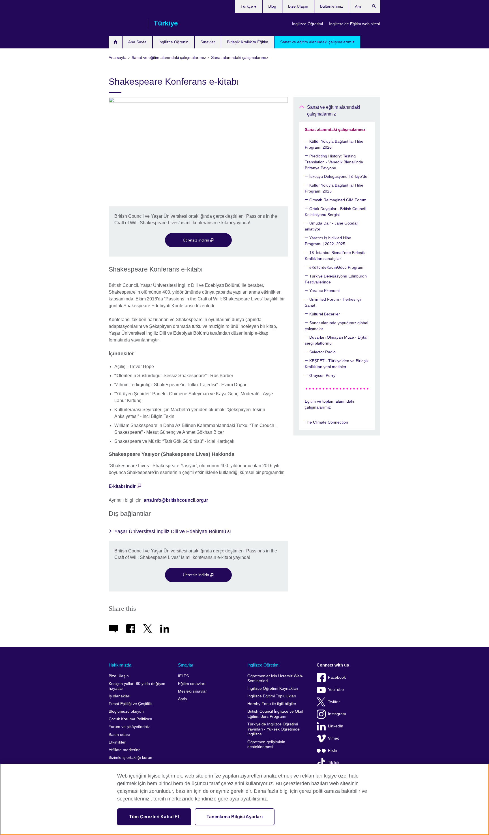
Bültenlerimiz (331, 6)
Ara (376, 7)
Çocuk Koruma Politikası (130, 719)
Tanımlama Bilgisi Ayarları (235, 816)
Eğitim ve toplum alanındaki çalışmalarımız (329, 404)
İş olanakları (119, 696)
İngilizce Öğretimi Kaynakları (272, 688)
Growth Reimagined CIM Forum (337, 200)
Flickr (333, 750)
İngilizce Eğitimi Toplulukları (271, 696)
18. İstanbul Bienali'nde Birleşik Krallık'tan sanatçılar (335, 255)
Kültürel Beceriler (324, 314)
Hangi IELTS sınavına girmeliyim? (115, 42)
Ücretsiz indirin (196, 240)
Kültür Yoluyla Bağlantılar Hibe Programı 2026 (334, 144)
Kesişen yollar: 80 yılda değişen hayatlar (137, 686)
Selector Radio (322, 352)
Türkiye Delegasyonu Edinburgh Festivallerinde (336, 279)
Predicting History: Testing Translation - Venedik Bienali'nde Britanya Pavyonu (334, 162)
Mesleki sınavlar (192, 691)
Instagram (337, 714)
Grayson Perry (322, 375)
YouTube (336, 689)
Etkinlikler (117, 742)
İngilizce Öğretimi (307, 24)
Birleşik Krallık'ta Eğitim (247, 42)
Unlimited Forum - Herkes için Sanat (334, 302)
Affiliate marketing (125, 750)
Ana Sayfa (137, 42)
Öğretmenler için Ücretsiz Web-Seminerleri (275, 678)
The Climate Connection (326, 422)
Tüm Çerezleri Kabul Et (154, 816)
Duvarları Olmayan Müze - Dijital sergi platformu (336, 340)
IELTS (183, 676)
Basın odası (119, 735)
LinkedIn (335, 726)
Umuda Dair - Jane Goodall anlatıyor (331, 226)
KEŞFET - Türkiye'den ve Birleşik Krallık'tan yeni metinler (336, 363)
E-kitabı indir (122, 486)
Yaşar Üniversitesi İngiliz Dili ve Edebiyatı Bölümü (171, 531)
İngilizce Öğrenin (173, 42)
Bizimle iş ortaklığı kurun (130, 757)
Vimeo (333, 738)
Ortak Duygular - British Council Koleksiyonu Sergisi (335, 211)
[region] (244, 799)
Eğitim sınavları (191, 684)
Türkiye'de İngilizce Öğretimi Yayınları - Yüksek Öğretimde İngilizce (273, 729)
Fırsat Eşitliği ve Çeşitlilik (131, 704)
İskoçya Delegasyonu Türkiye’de (338, 176)
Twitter (334, 702)
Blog (272, 6)
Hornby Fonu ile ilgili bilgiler (271, 704)
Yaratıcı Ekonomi (324, 290)
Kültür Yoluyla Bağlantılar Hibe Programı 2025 (334, 188)
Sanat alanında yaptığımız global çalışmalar (336, 326)
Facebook (337, 677)
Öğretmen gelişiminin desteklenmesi (266, 744)
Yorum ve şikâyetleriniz (129, 727)
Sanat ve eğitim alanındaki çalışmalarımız (317, 42)
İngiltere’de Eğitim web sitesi (354, 24)
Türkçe (247, 6)
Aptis (182, 699)
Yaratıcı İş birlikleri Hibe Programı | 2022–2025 (328, 241)
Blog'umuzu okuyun (126, 711)
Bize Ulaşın (298, 6)
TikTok (333, 763)
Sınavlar (207, 42)
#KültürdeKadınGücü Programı (336, 267)
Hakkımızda (120, 665)
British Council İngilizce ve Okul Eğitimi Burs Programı (275, 714)
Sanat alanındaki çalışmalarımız (335, 129)
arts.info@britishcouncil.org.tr (176, 500)
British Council (125, 23)
